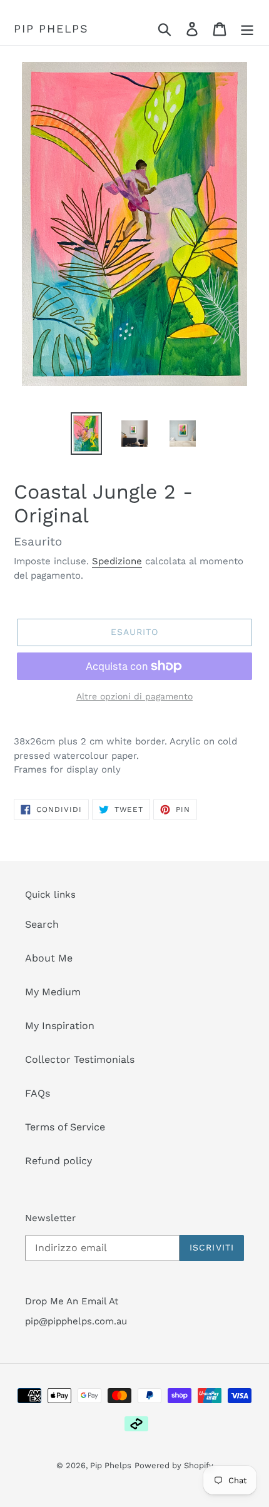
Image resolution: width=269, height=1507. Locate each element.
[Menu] (247, 29)
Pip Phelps (51, 28)
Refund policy (58, 1161)
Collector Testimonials (79, 1059)
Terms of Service (65, 1127)
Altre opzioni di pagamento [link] (134, 696)
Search (42, 924)
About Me (49, 958)
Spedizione (117, 561)
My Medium (53, 992)
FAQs (37, 1093)
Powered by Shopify (173, 1465)
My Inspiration (59, 1026)
